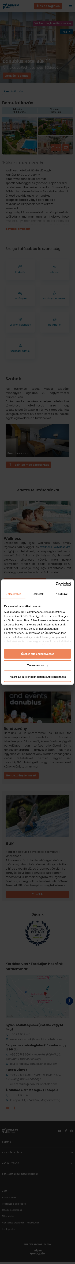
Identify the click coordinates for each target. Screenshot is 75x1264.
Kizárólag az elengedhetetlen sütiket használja (37, 676)
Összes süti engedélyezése (37, 653)
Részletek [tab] (38, 593)
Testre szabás (35, 665)
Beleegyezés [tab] (13, 593)
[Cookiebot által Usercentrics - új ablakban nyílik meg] (55, 584)
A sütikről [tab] (62, 593)
